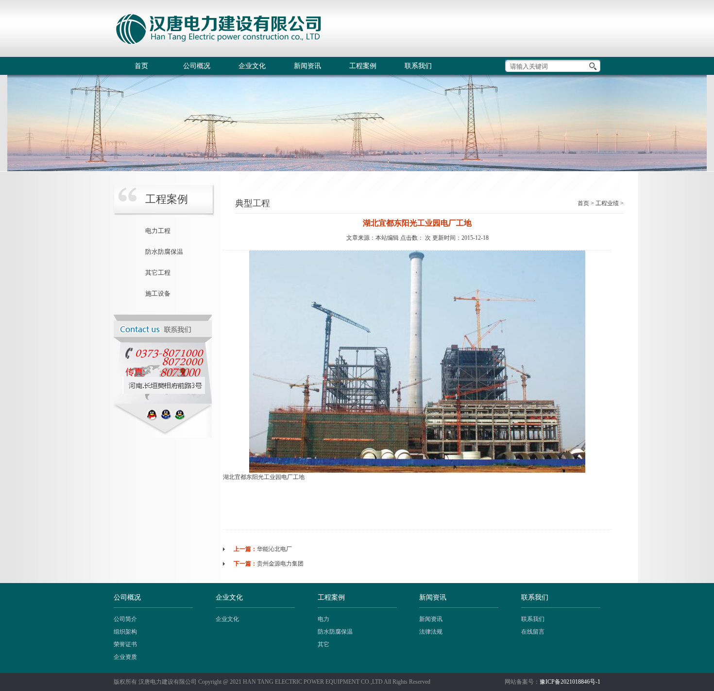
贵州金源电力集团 (280, 563)
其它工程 (157, 272)
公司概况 (196, 66)
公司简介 (125, 619)
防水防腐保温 (164, 251)
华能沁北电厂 (274, 549)
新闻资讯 (307, 66)
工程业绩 (607, 203)
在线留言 (532, 631)
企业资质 (125, 657)
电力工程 (157, 230)
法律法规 (430, 631)
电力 (323, 619)
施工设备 (157, 293)
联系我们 (418, 66)
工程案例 (362, 66)
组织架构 (125, 631)
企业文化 (252, 66)
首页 (141, 66)
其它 (323, 644)
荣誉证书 (125, 644)
